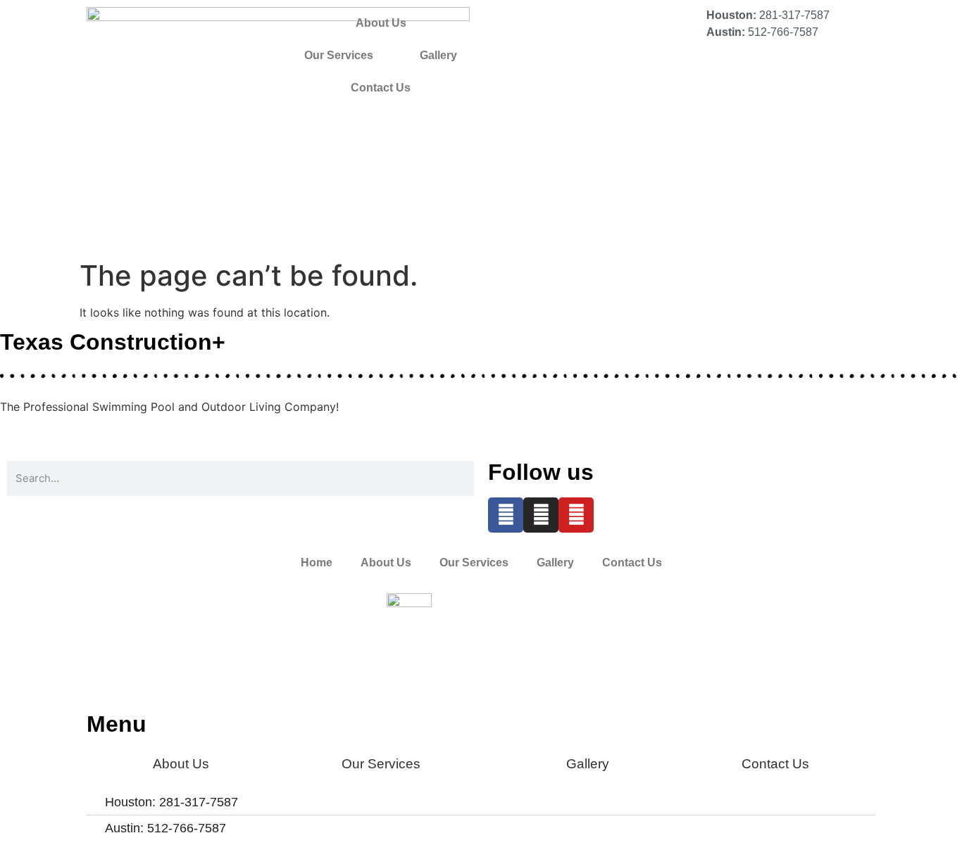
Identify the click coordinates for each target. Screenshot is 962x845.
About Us (381, 23)
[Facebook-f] (505, 515)
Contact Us (381, 88)
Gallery (438, 55)
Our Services (338, 55)
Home (316, 562)
